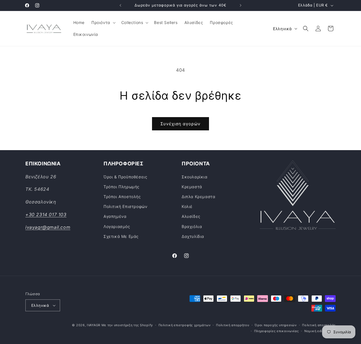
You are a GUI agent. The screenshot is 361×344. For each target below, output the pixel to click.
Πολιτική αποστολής (319, 325)
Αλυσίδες (191, 216)
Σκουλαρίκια (195, 176)
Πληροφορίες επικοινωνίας (276, 331)
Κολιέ (187, 206)
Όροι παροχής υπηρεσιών (275, 325)
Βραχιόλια (192, 226)
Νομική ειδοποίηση (320, 331)
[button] (103, 23)
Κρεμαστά (192, 186)
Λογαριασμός (117, 226)
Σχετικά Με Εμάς (121, 236)
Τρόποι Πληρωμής (122, 186)
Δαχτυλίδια (193, 236)
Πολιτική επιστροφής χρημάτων (185, 325)
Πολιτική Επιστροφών (125, 206)
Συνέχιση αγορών (180, 123)
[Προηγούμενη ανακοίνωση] (120, 5)
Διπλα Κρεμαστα (198, 196)
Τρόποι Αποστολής (122, 196)
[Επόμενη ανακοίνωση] (240, 5)
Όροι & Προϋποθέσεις (125, 176)
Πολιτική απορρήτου (232, 325)
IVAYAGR (93, 325)
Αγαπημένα (115, 216)
